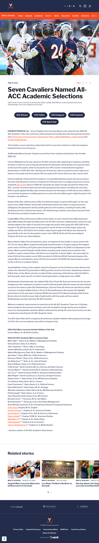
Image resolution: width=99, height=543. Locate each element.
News (56, 16)
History (75, 16)
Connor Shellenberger (17, 140)
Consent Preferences (33, 529)
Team (20, 16)
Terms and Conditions (50, 529)
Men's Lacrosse (14, 480)
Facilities (65, 16)
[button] (48, 492)
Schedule (39, 16)
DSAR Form (64, 529)
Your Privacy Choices (78, 529)
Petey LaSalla (54, 137)
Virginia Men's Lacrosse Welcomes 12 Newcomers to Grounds (24, 484)
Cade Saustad (78, 137)
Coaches (28, 16)
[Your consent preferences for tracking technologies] (4, 538)
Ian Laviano (22, 185)
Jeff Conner (17, 137)
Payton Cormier (29, 137)
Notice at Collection (49, 533)
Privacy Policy (18, 529)
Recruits (85, 16)
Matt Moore (66, 137)
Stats (47, 16)
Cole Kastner (42, 137)
